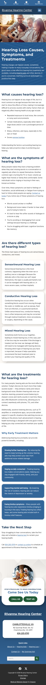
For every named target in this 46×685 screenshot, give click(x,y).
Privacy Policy (23, 675)
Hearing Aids (22, 646)
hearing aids (21, 73)
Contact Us (15, 651)
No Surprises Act (28, 651)
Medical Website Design (18, 682)
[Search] (37, 659)
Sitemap (23, 678)
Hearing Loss (34, 646)
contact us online (24, 544)
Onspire (33, 682)
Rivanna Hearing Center (17, 10)
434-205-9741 (10, 544)
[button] (39, 10)
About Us (11, 646)
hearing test (22, 535)
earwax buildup (19, 137)
